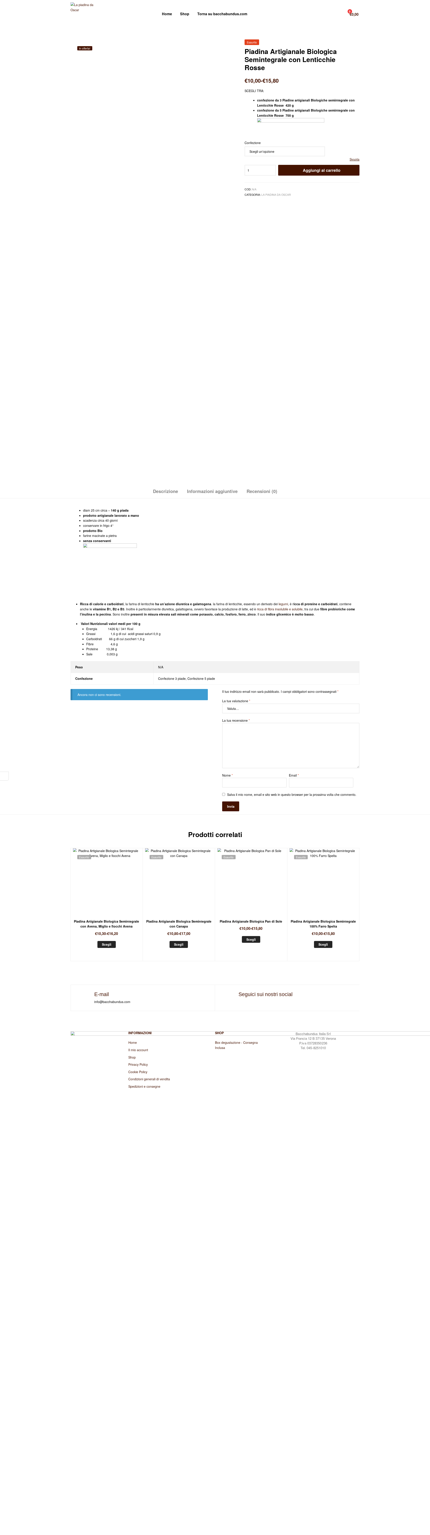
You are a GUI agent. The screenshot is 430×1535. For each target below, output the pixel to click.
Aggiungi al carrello (321, 170)
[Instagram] (239, 1001)
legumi (283, 604)
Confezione (253, 142)
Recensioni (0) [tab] (262, 491)
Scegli (106, 944)
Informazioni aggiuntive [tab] (212, 491)
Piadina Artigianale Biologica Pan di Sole (251, 921)
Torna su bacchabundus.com (222, 13)
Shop (184, 13)
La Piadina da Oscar (276, 194)
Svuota (354, 159)
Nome (227, 775)
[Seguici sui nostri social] (230, 995)
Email (294, 775)
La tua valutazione (236, 701)
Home (167, 13)
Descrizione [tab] (165, 491)
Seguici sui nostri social (265, 994)
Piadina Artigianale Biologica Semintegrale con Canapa (178, 924)
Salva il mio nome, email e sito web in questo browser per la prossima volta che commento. (291, 794)
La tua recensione (236, 720)
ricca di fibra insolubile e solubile (280, 609)
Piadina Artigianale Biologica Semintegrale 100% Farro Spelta (323, 924)
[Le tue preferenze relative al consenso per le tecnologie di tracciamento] (4, 776)
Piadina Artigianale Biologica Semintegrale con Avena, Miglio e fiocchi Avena (106, 924)
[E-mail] (86, 995)
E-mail (101, 994)
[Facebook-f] (229, 1001)
